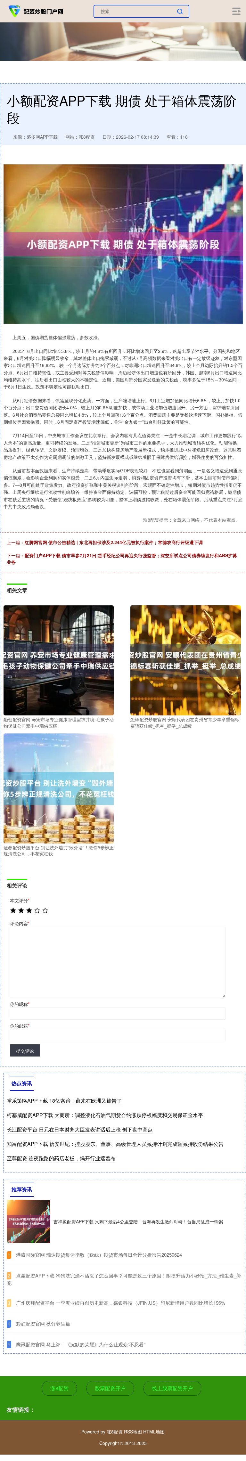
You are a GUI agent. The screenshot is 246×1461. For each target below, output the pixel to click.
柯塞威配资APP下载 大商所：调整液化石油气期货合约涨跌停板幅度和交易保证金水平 (105, 1115)
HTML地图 (154, 1431)
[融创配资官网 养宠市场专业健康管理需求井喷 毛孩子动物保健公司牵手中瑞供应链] (59, 660)
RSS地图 (133, 1431)
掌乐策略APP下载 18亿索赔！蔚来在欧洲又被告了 (64, 1100)
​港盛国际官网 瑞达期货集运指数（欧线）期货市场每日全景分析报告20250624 (99, 1254)
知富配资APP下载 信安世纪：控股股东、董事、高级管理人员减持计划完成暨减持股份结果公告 (115, 1143)
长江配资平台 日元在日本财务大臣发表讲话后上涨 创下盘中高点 (80, 1129)
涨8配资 (59, 1388)
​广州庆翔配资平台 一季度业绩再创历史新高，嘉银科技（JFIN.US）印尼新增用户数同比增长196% (120, 1302)
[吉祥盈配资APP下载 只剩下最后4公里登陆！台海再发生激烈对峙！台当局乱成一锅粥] (28, 1221)
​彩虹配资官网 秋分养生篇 (43, 1323)
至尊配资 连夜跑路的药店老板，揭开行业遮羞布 (61, 1158)
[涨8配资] (36, 10)
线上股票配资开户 (172, 1388)
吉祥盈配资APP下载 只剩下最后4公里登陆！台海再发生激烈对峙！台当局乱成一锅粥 (138, 1221)
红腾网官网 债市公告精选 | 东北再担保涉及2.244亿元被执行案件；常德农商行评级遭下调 (114, 542)
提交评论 (25, 1051)
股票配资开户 (110, 1388)
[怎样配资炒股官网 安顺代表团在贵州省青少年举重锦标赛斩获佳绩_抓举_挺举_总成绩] (185, 660)
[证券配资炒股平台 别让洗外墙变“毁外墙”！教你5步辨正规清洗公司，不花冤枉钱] (59, 787)
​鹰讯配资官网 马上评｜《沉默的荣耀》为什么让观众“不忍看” (80, 1344)
